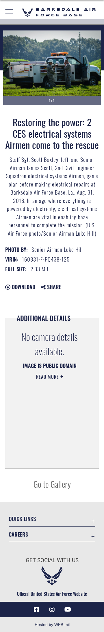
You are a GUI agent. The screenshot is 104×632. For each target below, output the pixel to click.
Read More (48, 376)
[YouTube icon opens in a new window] (67, 609)
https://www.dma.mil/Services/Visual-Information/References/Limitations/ (49, 457)
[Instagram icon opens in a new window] (52, 609)
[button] (9, 12)
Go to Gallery (52, 484)
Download (22, 287)
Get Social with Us (52, 560)
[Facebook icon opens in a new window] (36, 609)
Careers (18, 534)
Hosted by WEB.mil (52, 624)
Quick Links (22, 518)
